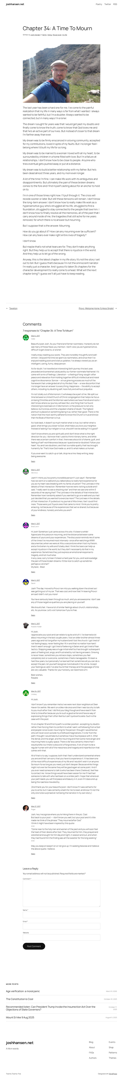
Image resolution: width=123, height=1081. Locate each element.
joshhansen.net (15, 4)
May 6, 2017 (35, 336)
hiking (49, 35)
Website (26, 932)
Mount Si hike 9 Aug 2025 (20, 1017)
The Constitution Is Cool (19, 999)
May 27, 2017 (35, 806)
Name (25, 910)
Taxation (13, 308)
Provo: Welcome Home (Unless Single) (96, 308)
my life (64, 35)
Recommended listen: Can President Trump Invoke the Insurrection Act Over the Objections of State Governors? (50, 1008)
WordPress (113, 1074)
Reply (33, 461)
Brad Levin (35, 526)
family (44, 35)
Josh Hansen (35, 35)
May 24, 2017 (36, 691)
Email (25, 921)
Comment (27, 879)
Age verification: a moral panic (23, 991)
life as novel (57, 35)
